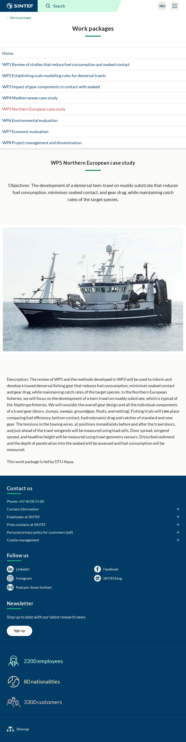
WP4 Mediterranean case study (30, 97)
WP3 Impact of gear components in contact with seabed (51, 86)
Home (7, 53)
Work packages (20, 18)
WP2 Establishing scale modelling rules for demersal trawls (54, 75)
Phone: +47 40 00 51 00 (25, 501)
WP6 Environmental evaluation (30, 120)
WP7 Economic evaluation (25, 131)
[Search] (48, 6)
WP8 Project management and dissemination (42, 142)
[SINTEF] (19, 6)
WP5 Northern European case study (33, 108)
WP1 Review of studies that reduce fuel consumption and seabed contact (66, 64)
